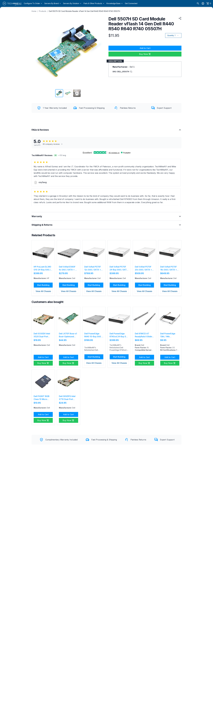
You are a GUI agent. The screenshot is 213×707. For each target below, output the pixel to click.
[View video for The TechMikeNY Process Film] (77, 93)
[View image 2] (68, 93)
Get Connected (131, 3)
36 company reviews (51, 144)
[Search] (197, 3)
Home (34, 11)
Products (42, 11)
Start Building (43, 285)
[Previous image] (35, 50)
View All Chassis (43, 291)
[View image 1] (59, 93)
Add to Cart (145, 48)
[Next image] (101, 50)
